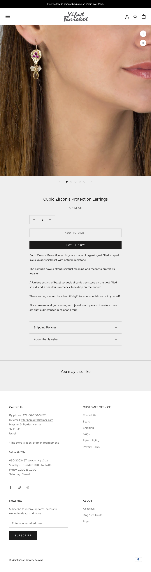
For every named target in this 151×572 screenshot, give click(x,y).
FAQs (86, 434)
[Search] (135, 16)
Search (87, 421)
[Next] (91, 181)
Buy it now (75, 244)
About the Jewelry (46, 339)
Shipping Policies (45, 327)
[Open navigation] (8, 16)
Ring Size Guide (92, 515)
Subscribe (23, 535)
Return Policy (91, 440)
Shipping (88, 428)
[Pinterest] (28, 487)
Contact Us (89, 415)
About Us (88, 509)
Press (86, 521)
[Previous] (59, 181)
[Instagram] (19, 487)
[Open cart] (143, 16)
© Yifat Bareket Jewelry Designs (26, 560)
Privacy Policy (91, 447)
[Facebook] (10, 487)
